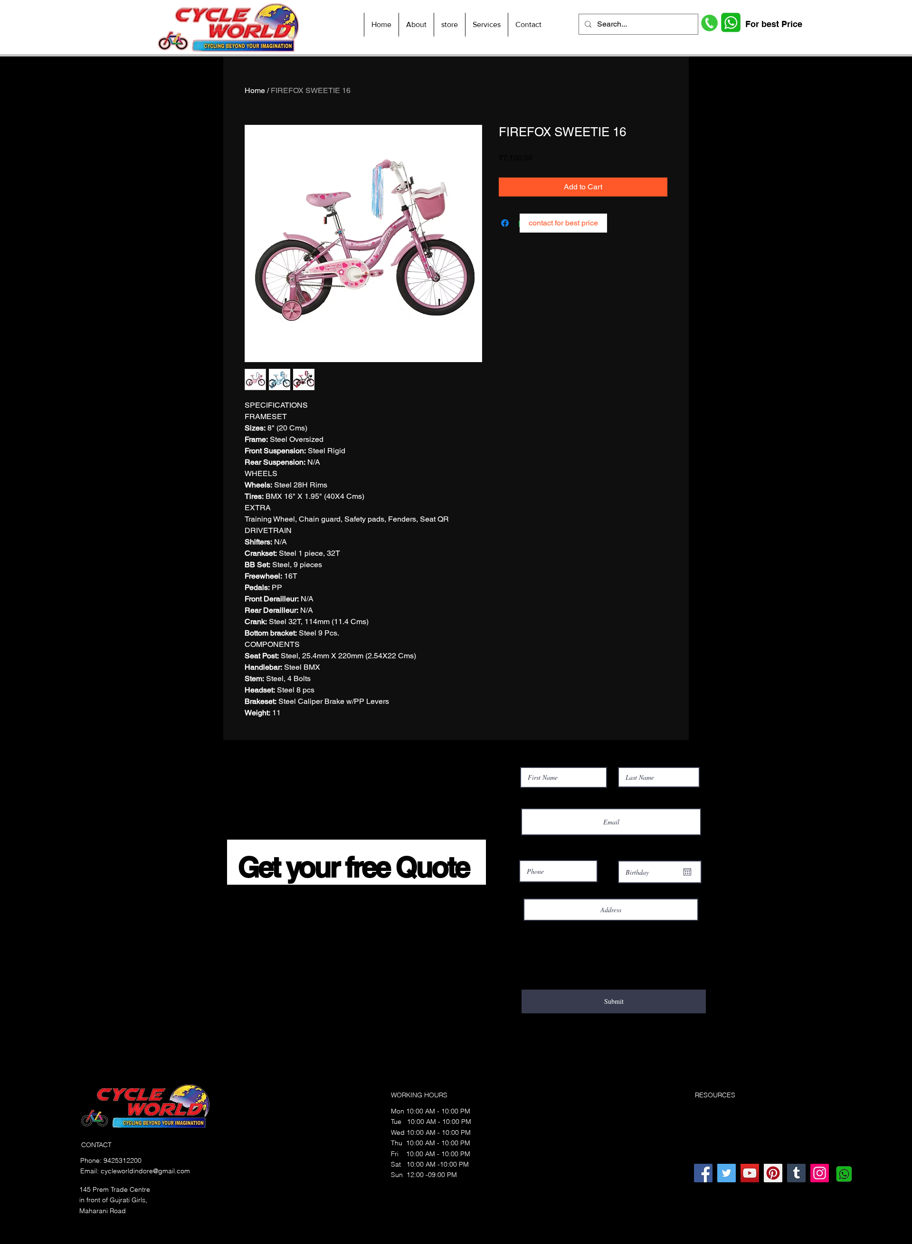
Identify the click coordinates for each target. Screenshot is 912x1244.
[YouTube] (750, 1173)
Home (255, 90)
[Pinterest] (773, 1173)
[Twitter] (726, 1173)
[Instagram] (819, 1173)
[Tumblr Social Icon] (796, 1173)
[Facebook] (703, 1173)
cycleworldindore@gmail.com (145, 1171)
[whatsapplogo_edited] (843, 1173)
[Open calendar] (687, 872)
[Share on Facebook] (505, 223)
